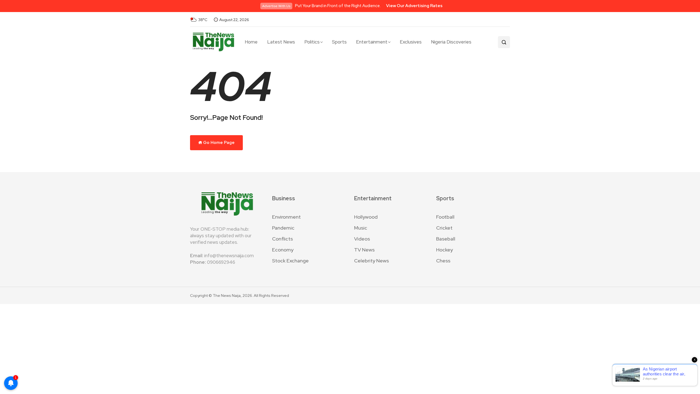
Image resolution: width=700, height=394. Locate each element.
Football (445, 217)
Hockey (444, 250)
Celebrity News (371, 260)
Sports (339, 42)
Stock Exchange (290, 260)
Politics (312, 42)
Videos (362, 239)
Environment (286, 217)
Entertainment (371, 42)
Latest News (281, 42)
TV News (364, 250)
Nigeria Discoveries (451, 42)
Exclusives (411, 42)
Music (360, 228)
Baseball (445, 239)
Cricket (444, 228)
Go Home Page (218, 142)
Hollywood (366, 217)
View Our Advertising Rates (414, 5)
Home (251, 42)
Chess (443, 260)
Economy (282, 250)
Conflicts (282, 239)
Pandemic (283, 228)
